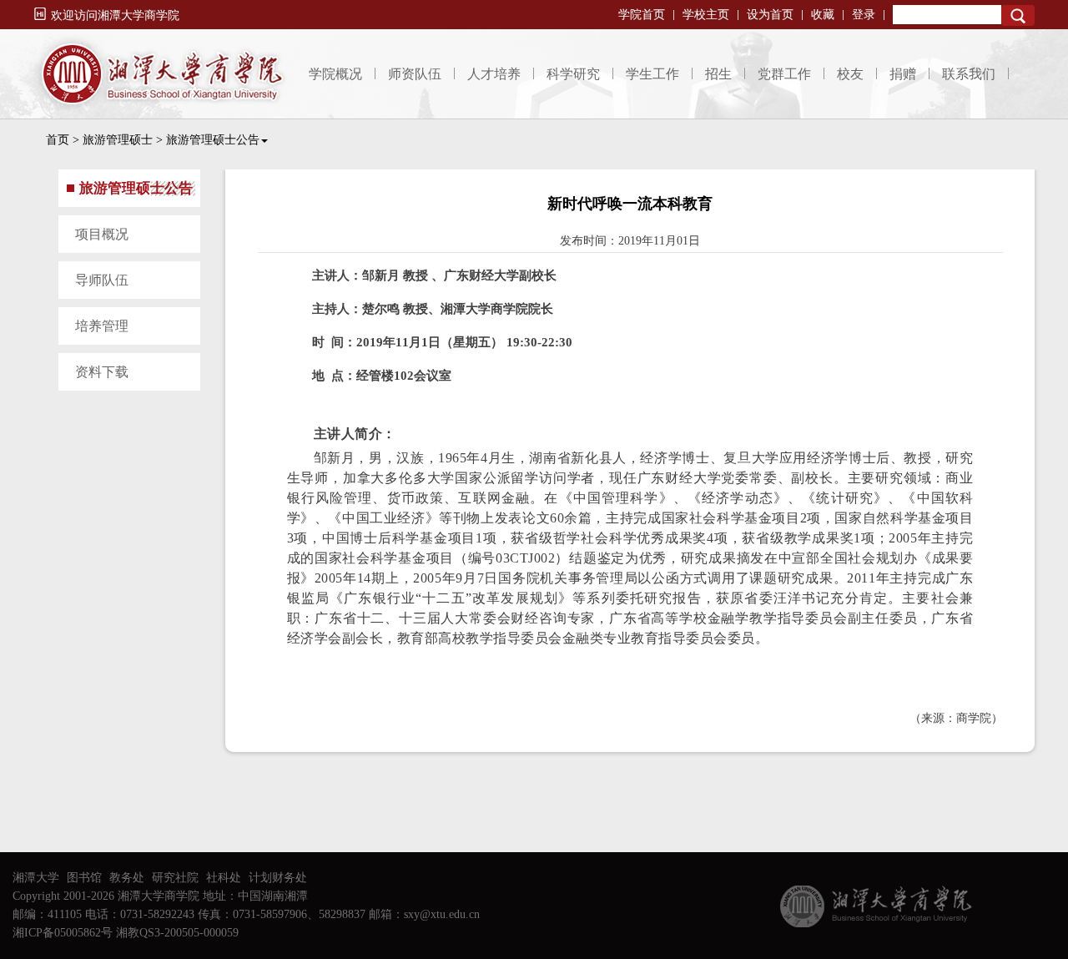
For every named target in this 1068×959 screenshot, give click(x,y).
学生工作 (652, 74)
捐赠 (902, 74)
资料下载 (101, 372)
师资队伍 (414, 74)
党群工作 (784, 74)
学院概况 (335, 74)
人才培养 (494, 74)
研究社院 (175, 877)
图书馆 (84, 877)
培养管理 (101, 326)
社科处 (223, 877)
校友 (850, 74)
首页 (57, 140)
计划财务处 (278, 877)
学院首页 (641, 14)
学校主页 (706, 14)
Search (1018, 15)
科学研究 (573, 74)
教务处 (126, 877)
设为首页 (770, 14)
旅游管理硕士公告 (212, 140)
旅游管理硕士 (118, 140)
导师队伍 (101, 280)
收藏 (822, 14)
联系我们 (968, 74)
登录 (863, 14)
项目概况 (101, 234)
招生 (718, 74)
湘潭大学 (36, 877)
